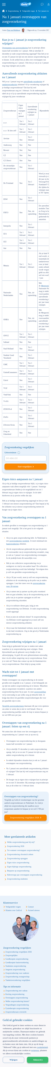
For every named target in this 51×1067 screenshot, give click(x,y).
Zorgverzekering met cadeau (16, 991)
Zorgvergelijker (11, 955)
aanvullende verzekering (33, 82)
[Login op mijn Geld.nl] (48, 4)
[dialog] (25, 1040)
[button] (25, 1062)
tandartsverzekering (9, 85)
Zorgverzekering (13, 11)
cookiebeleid (42, 1047)
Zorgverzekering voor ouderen (17, 973)
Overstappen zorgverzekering (16, 998)
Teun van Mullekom (13, 30)
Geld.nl (25, 4)
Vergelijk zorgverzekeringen (13, 706)
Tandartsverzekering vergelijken (17, 980)
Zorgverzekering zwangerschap (17, 977)
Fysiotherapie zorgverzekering (17, 1008)
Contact (31, 907)
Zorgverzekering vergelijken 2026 (24, 818)
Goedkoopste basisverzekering (17, 962)
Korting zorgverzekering (14, 994)
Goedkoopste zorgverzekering (16, 959)
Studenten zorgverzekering (15, 966)
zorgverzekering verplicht (19, 541)
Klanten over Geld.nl (14, 910)
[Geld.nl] (3, 11)
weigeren (35, 1050)
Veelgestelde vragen (28, 11)
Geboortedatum (10, 453)
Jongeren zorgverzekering (15, 970)
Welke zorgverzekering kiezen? (17, 1001)
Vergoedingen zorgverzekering (17, 1005)
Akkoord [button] (37, 1060)
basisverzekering (12, 544)
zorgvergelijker (40, 692)
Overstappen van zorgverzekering (15, 48)
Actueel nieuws (34, 910)
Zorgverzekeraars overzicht (15, 1012)
